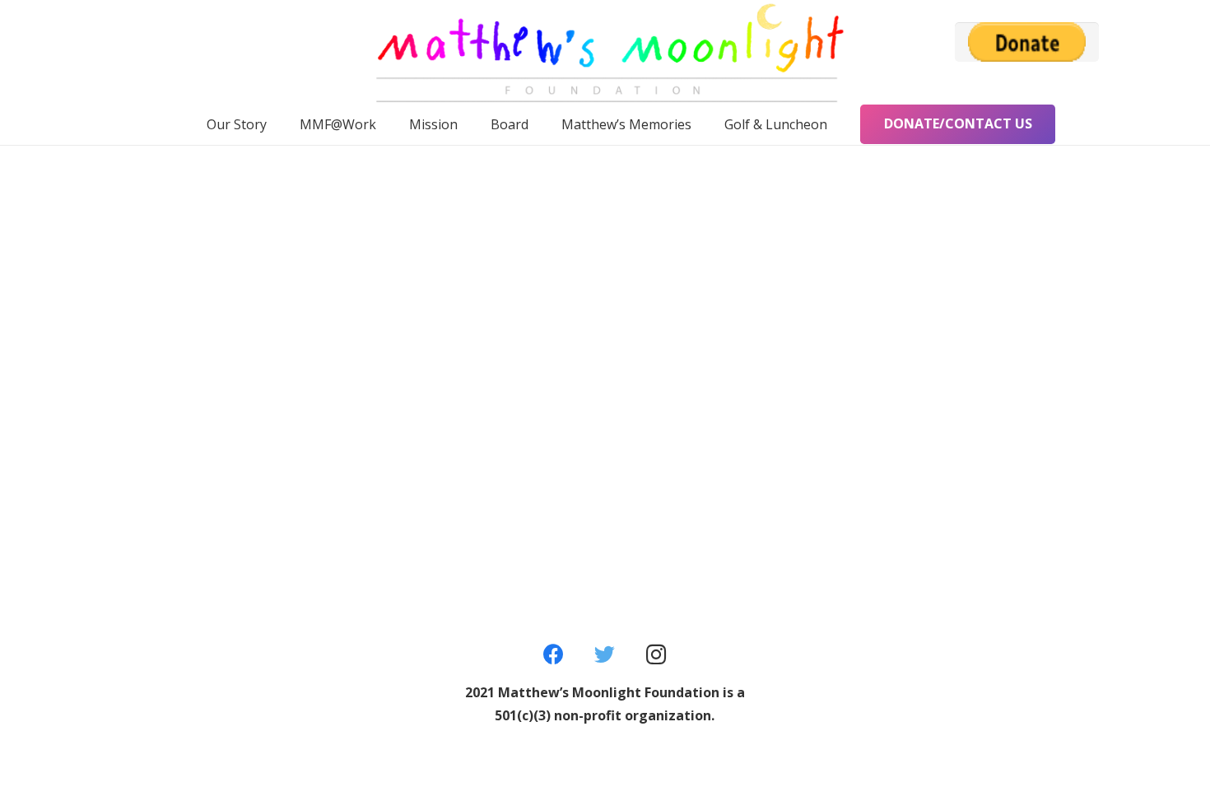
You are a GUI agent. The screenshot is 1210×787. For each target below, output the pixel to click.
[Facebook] (553, 655)
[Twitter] (605, 655)
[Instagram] (656, 655)
